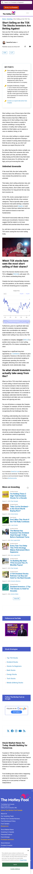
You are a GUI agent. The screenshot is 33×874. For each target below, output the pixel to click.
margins (20, 206)
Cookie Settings (15, 869)
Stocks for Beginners (14, 666)
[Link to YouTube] (20, 731)
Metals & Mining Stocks (15, 683)
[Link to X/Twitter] (8, 731)
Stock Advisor (5, 843)
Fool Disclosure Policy (8, 821)
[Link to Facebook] (12, 731)
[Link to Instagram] (16, 731)
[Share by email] (30, 46)
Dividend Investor (6, 845)
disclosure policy (12, 478)
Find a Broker (5, 837)
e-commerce (15, 354)
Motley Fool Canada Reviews (10, 819)
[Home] (1, 791)
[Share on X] (27, 46)
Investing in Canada (7, 832)
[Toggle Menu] (27, 13)
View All (16, 598)
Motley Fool (11, 7)
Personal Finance (6, 834)
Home (4, 19)
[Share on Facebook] (25, 46)
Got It (15, 864)
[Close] (28, 850)
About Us (4, 813)
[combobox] (16, 2)
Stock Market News (7, 829)
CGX (4, 52)
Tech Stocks (11, 678)
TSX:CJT (26, 340)
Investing (9, 19)
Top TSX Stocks (12, 658)
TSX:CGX (16, 274)
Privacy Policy (23, 860)
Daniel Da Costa (11, 42)
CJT (12, 52)
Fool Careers (5, 824)
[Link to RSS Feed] (24, 731)
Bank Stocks (11, 670)
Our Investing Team (7, 816)
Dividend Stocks (12, 662)
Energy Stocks (12, 674)
